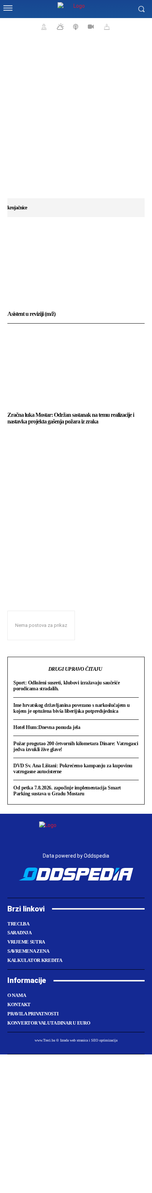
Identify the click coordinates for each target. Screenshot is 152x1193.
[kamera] (90, 26)
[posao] (43, 26)
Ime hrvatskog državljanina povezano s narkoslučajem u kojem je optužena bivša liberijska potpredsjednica (71, 708)
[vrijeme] (59, 26)
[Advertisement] (76, 120)
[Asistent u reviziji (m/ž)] (76, 267)
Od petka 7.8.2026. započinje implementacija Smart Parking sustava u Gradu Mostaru (67, 790)
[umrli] (106, 26)
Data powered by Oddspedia (76, 856)
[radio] (75, 26)
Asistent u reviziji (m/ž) (31, 314)
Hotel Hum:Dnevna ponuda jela (46, 727)
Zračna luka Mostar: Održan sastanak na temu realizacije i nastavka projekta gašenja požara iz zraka (70, 418)
